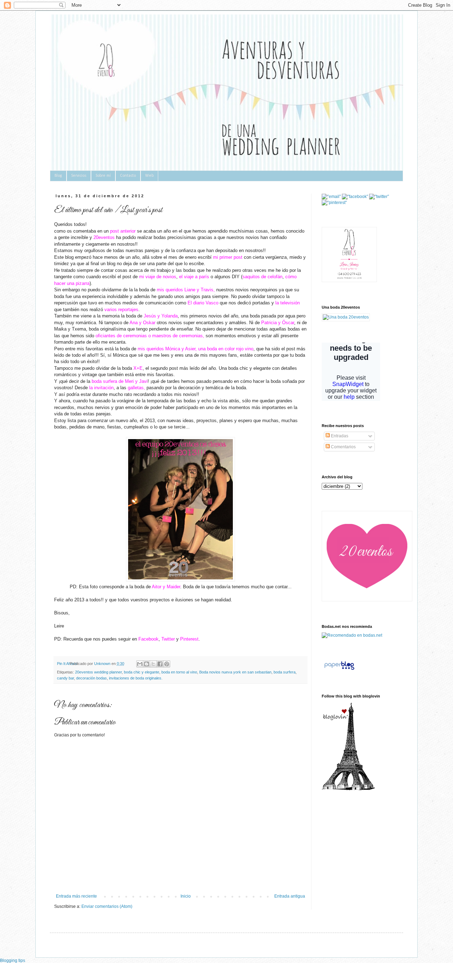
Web (149, 176)
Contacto (128, 176)
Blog (58, 176)
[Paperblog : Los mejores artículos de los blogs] (339, 669)
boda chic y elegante (141, 672)
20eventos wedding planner (98, 672)
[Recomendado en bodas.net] (352, 635)
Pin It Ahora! (67, 663)
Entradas (339, 435)
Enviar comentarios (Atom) (106, 906)
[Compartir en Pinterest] (166, 663)
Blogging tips (12, 960)
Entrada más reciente (76, 896)
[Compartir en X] (153, 663)
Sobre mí (103, 176)
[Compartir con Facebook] (160, 663)
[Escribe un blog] (146, 663)
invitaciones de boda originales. (135, 678)
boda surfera (285, 672)
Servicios (78, 176)
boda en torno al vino (179, 672)
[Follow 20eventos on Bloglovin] (348, 789)
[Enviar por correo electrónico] (139, 663)
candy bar (65, 678)
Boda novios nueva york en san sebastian (235, 672)
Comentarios (343, 446)
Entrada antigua (289, 896)
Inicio (185, 896)
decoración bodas (91, 678)
